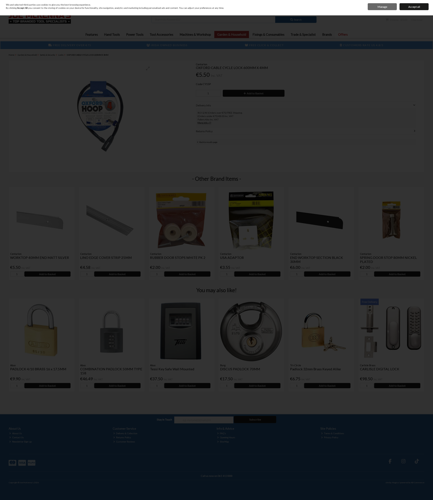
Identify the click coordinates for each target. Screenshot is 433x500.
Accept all (414, 6)
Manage (382, 6)
